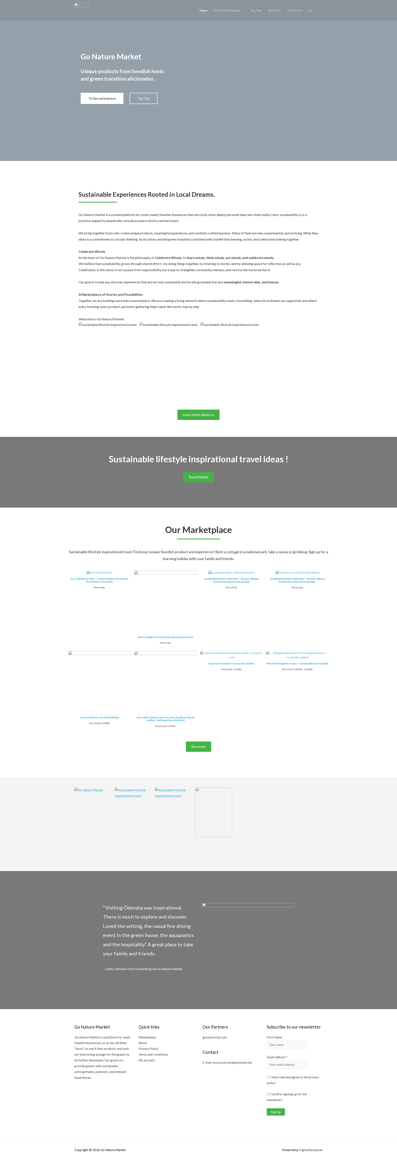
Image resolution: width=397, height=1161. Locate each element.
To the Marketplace (227, 10)
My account (147, 1060)
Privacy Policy (148, 1048)
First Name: (275, 1037)
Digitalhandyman (311, 1150)
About (143, 1043)
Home (203, 10)
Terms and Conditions (153, 1054)
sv (309, 10)
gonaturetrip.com (215, 1037)
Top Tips (256, 10)
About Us (274, 10)
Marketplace (147, 1037)
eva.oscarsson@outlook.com (232, 1062)
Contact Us (294, 10)
